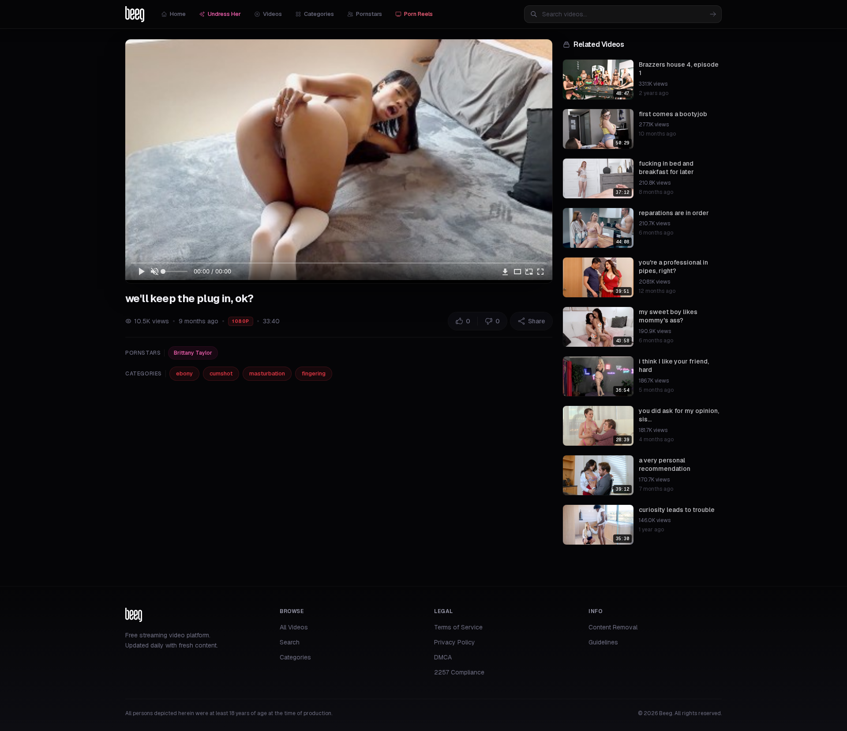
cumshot (221, 373)
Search (290, 642)
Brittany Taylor (193, 352)
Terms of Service (458, 627)
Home (178, 14)
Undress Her (224, 14)
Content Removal (612, 627)
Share (536, 321)
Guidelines (603, 642)
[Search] (713, 14)
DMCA (443, 657)
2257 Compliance (459, 672)
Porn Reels (418, 14)
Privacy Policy (454, 642)
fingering (314, 373)
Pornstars (369, 14)
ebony (184, 373)
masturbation (267, 373)
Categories (319, 14)
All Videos (294, 627)
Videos (272, 14)
